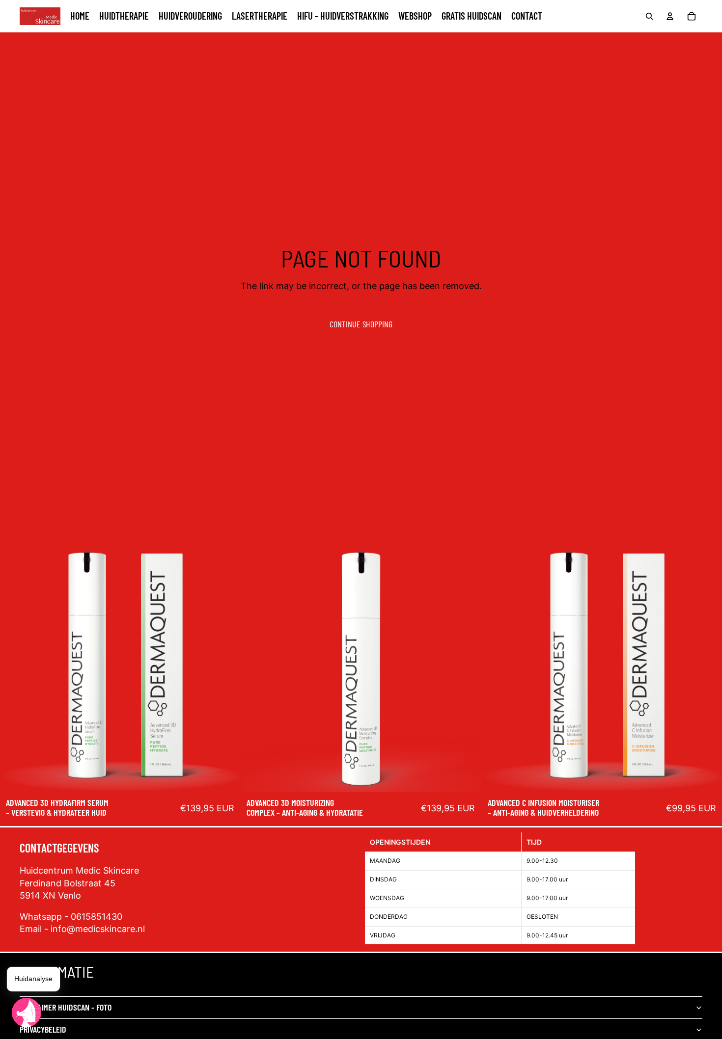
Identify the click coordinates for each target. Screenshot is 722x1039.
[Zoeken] (649, 16)
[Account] (670, 16)
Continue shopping (361, 324)
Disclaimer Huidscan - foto (65, 1007)
